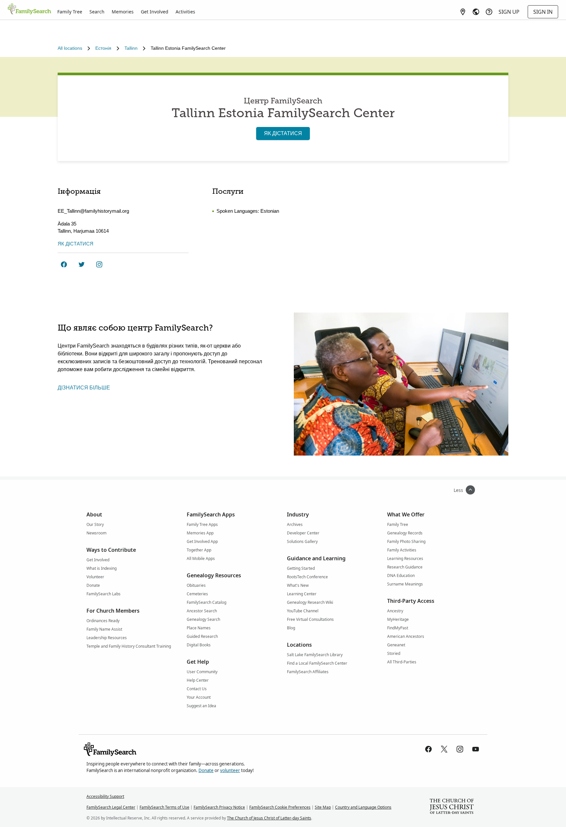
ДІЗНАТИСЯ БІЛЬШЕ (84, 387)
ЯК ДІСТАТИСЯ (283, 133)
